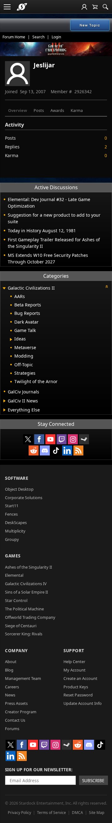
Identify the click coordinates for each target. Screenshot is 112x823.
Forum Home (13, 37)
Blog (9, 670)
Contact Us (15, 720)
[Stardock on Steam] (84, 439)
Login (56, 37)
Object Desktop (19, 489)
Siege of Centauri (20, 625)
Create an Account (80, 678)
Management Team (23, 678)
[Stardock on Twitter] (28, 439)
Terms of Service (51, 812)
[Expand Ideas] (11, 339)
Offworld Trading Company (30, 617)
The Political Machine (24, 609)
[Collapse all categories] (106, 286)
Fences (11, 514)
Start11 (11, 505)
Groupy (12, 539)
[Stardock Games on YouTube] (50, 439)
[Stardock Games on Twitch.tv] (61, 439)
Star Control (16, 600)
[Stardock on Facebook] (39, 439)
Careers (12, 687)
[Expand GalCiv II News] (4, 400)
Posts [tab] (39, 110)
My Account (74, 670)
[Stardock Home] (22, 7)
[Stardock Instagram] (72, 439)
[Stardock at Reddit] (33, 450)
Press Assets (16, 703)
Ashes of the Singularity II (28, 567)
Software (16, 478)
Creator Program (20, 712)
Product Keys (75, 687)
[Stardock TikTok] (56, 450)
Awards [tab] (57, 110)
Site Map (96, 812)
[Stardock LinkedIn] (67, 450)
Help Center (74, 661)
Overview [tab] (17, 110)
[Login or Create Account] (84, 7)
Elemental (14, 575)
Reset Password (78, 695)
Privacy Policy (19, 812)
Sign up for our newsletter (38, 769)
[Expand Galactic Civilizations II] (4, 288)
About (10, 661)
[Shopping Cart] (95, 7)
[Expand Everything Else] (4, 410)
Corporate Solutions (23, 497)
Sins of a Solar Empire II (26, 592)
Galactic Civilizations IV (26, 583)
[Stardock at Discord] (44, 450)
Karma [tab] (77, 110)
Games (13, 556)
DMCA (77, 812)
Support (73, 650)
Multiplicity (15, 531)
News (10, 695)
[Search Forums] (105, 7)
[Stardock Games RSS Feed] (78, 450)
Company (16, 650)
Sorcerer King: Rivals (23, 634)
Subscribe (93, 780)
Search (38, 37)
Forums (12, 728)
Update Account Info (82, 703)
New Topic (90, 25)
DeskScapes (16, 522)
